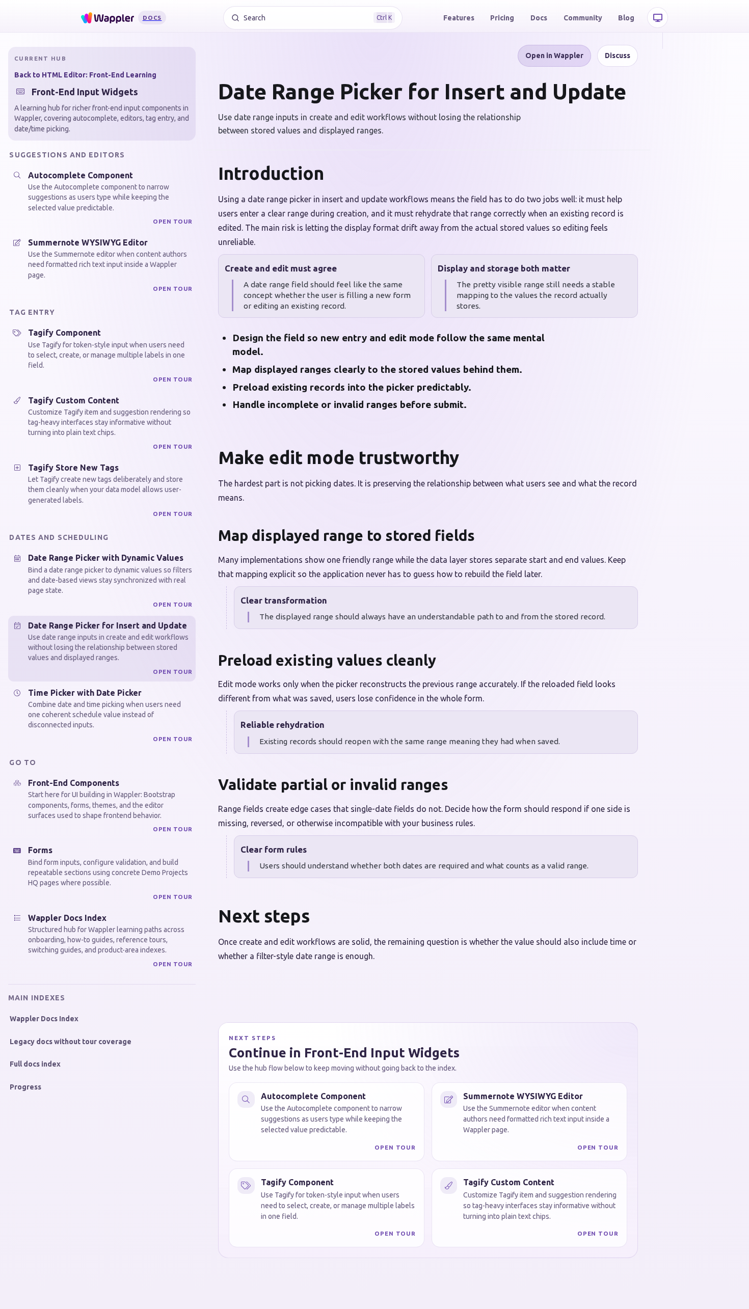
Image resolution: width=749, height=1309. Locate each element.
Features (458, 18)
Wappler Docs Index (44, 1019)
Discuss (617, 55)
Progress (25, 1087)
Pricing (502, 18)
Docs (538, 18)
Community (583, 18)
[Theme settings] (657, 17)
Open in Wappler (554, 55)
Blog (626, 18)
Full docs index (35, 1064)
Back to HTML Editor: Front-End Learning (85, 75)
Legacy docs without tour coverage (70, 1042)
